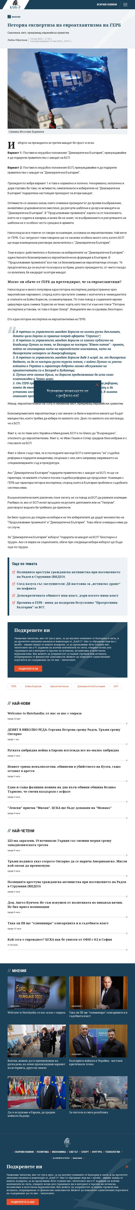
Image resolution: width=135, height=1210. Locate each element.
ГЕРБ (13, 686)
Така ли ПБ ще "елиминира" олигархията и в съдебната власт (98, 1014)
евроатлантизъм (59, 686)
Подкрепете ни (28, 669)
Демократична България (91, 686)
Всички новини (107, 4)
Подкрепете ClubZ (23, 1202)
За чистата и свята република (88, 1112)
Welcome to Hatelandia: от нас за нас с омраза (36, 1012)
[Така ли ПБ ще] (98, 992)
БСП (116, 686)
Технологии (112, 1151)
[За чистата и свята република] (98, 1092)
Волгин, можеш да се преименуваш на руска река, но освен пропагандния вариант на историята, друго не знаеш (36, 1064)
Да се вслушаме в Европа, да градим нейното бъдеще (31, 1114)
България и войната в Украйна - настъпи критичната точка (95, 1062)
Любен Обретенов (17, 40)
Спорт (85, 1151)
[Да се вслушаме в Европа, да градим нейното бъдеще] (37, 1092)
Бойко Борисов (33, 686)
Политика (43, 1151)
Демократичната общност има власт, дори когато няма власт (68, 595)
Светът (73, 1151)
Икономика (59, 1151)
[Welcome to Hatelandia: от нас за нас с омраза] (37, 992)
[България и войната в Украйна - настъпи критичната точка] (98, 1041)
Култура (97, 1151)
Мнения (16, 17)
